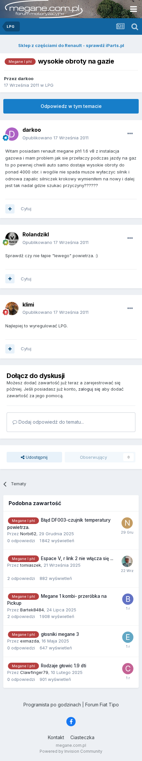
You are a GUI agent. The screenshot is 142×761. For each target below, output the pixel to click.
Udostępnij (36, 457)
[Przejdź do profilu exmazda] (127, 637)
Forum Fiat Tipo (102, 704)
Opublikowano (55, 137)
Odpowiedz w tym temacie (71, 106)
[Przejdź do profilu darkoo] (11, 134)
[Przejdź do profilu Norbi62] (127, 523)
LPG (49, 85)
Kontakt (56, 737)
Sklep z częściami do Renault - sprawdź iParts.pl (71, 45)
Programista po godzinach (52, 704)
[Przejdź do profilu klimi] (11, 308)
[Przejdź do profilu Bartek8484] (127, 599)
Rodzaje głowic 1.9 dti (63, 665)
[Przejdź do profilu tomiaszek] (127, 561)
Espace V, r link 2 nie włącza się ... (77, 558)
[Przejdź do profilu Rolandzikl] (11, 238)
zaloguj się (89, 389)
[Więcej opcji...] (130, 134)
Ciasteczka (82, 737)
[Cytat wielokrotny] (10, 209)
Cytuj (26, 208)
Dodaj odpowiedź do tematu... (50, 422)
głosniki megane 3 (60, 634)
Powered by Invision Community (71, 751)
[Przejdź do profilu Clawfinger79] (127, 668)
